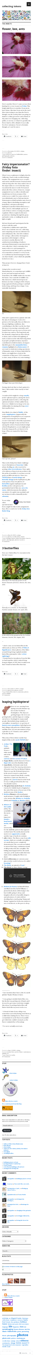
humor (4, 1324)
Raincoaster (22, 347)
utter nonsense (16, 1345)
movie (15, 779)
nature (26, 154)
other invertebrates (15, 469)
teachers (22, 540)
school (22, 537)
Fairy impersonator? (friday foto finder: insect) (16, 167)
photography (6, 156)
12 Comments (6, 695)
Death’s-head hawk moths (8, 821)
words (4, 1346)
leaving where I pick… (13, 1188)
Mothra (6, 794)
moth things (17, 477)
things (13, 1343)
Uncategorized (7, 1345)
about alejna (13, 1073)
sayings (13, 1341)
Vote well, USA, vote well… (21, 1184)
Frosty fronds (8, 1165)
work (8, 1346)
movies (17, 1052)
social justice (6, 1343)
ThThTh (5, 477)
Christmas (25, 1318)
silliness (24, 1340)
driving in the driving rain (11, 1168)
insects (14, 154)
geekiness (17, 1322)
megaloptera (10, 414)
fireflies (5, 486)
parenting (25, 1331)
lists (13, 1052)
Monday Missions (19, 1329)
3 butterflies (10, 548)
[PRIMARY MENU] (29, 4)
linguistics (16, 1327)
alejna (22, 151)
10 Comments (6, 1056)
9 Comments (6, 541)
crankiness (13, 1320)
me (25, 1327)
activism (5, 1318)
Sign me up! (7, 1130)
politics (13, 1338)
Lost (22, 865)
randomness (27, 1052)
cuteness (20, 1320)
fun (12, 1322)
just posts (15, 1324)
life (10, 1326)
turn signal (7, 1151)
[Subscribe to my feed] (3, 1101)
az (13, 467)
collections (5, 1320)
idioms (10, 1324)
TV (8, 1053)
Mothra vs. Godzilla (23, 798)
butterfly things (7, 479)
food (3, 1322)
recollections (16, 537)
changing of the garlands (23, 1210)
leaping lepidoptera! (15, 702)
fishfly (21, 412)
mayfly (26, 395)
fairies (13, 538)
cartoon (7, 759)
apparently (16, 834)
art (10, 1318)
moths (13, 1055)
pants (19, 1331)
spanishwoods (11, 1194)
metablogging (7, 1329)
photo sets (11, 690)
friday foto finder (21, 538)
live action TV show (20, 759)
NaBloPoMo (19, 154)
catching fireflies (8, 1153)
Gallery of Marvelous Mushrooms (13, 1144)
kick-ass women (24, 1324)
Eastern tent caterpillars (11, 725)
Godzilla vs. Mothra (18, 800)
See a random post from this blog (11, 1104)
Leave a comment (7, 157)
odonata (5, 496)
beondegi (7, 863)
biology (9, 538)
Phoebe (4, 1335)
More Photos (6, 1284)
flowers (9, 154)
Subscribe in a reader (11, 1101)
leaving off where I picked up (12, 1164)
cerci (26, 406)
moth (17, 740)
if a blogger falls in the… (23, 1216)
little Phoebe (7, 1145)
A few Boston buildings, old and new (14, 1167)
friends (8, 1322)
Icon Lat (9, 1184)
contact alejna (13, 1080)
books (20, 792)
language (5, 1327)
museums (21, 692)
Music (21, 1052)
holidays (23, 1322)
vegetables (25, 1345)
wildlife (8, 693)
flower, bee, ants (13, 29)
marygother (11, 1178)
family (25, 1320)
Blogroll (14, 1318)
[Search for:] (16, 1251)
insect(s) (20, 465)
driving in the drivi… (13, 1204)
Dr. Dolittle (27, 786)
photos (10, 153)
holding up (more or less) (11, 1162)
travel (21, 690)
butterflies (6, 484)
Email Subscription (9, 1115)
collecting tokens (11, 6)
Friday (24, 106)
